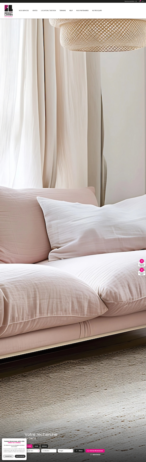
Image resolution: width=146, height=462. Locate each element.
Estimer (44, 446)
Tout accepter (20, 456)
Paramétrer (8, 456)
